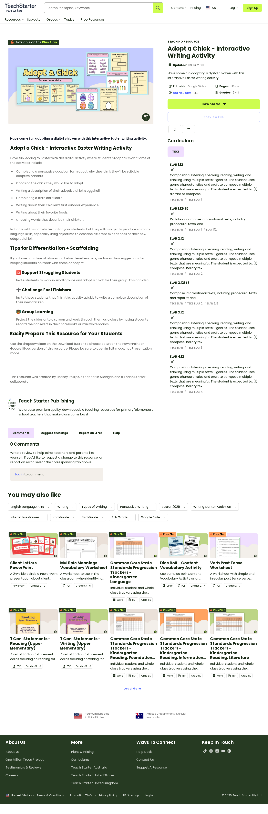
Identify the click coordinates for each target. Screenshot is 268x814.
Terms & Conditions (50, 795)
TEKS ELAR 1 (194, 200)
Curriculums (80, 759)
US (214, 8)
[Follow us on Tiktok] (205, 751)
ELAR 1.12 (211, 230)
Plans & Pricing (82, 751)
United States (20, 795)
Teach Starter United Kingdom (94, 783)
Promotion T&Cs (81, 795)
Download (211, 104)
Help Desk (144, 751)
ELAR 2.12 (212, 303)
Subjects (34, 19)
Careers (11, 775)
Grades (52, 19)
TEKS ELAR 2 (194, 274)
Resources (13, 19)
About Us (12, 751)
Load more (132, 688)
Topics (69, 19)
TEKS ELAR (177, 200)
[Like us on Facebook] (217, 751)
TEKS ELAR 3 (194, 348)
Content (178, 7)
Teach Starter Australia (89, 767)
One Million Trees (24, 759)
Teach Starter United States (92, 775)
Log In (149, 795)
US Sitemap (131, 795)
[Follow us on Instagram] (211, 751)
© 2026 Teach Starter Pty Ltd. (242, 795)
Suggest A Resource (151, 767)
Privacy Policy (108, 795)
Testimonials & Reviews (23, 767)
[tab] (176, 151)
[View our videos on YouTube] (223, 751)
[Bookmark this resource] (174, 129)
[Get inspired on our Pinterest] (229, 751)
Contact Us (145, 759)
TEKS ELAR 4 (195, 392)
